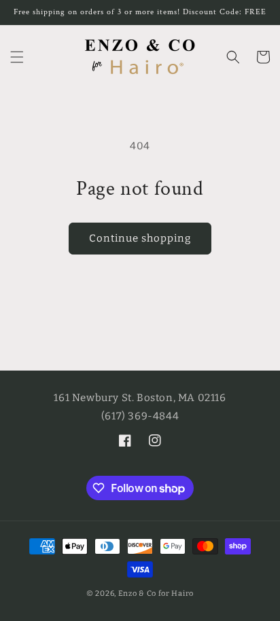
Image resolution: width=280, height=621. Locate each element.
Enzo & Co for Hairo (156, 593)
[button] (17, 57)
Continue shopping (140, 238)
